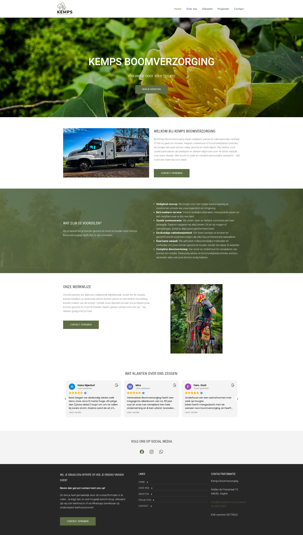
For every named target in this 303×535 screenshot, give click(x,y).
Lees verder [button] (75, 412)
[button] (237, 399)
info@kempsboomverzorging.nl (228, 502)
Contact (239, 8)
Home (177, 8)
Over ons (191, 8)
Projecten (223, 8)
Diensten (207, 8)
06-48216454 (218, 506)
